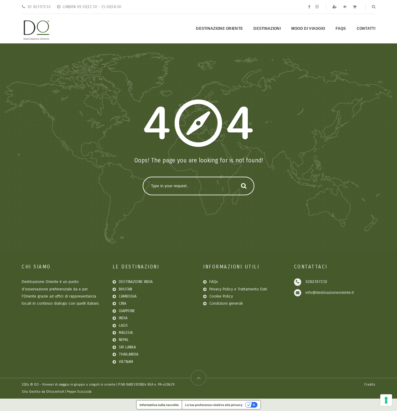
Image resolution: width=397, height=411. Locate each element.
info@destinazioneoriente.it (330, 292)
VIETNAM (126, 361)
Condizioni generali (226, 303)
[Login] (345, 7)
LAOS (123, 325)
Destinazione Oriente (219, 28)
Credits (369, 384)
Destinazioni (267, 28)
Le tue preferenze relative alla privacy (214, 405)
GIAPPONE (127, 310)
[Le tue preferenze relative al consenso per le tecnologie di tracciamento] (386, 400)
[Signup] (335, 7)
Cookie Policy (221, 296)
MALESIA (126, 332)
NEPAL (124, 339)
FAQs (341, 28)
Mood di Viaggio (308, 28)
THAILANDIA (128, 354)
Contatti (366, 28)
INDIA (123, 318)
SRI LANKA (127, 347)
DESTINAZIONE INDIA (136, 281)
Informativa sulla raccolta (159, 405)
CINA (122, 303)
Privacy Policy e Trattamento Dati (238, 289)
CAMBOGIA (127, 296)
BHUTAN (125, 289)
